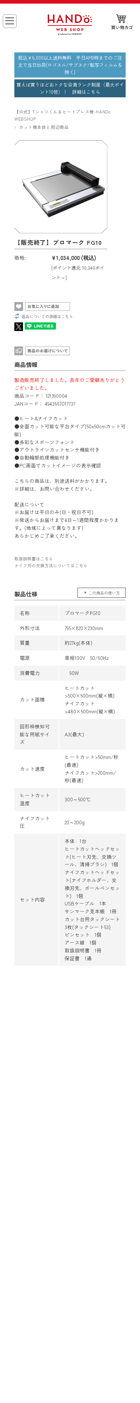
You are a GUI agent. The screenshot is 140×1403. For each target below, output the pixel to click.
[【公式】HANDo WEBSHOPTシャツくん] (70, 32)
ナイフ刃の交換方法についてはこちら (51, 565)
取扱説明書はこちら (33, 558)
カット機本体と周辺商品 (44, 127)
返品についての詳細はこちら (47, 316)
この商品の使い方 (104, 593)
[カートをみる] (122, 22)
